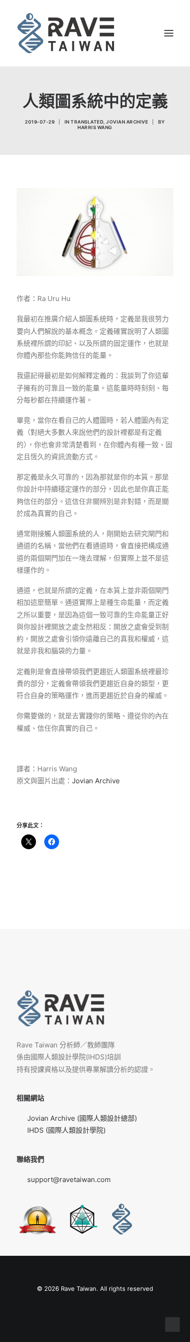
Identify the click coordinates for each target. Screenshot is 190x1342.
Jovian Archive (127, 121)
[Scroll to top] (172, 1323)
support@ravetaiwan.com (69, 1179)
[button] (169, 33)
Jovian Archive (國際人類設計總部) (82, 1118)
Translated (87, 121)
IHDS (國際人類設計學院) (66, 1130)
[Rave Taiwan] (66, 33)
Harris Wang (95, 127)
